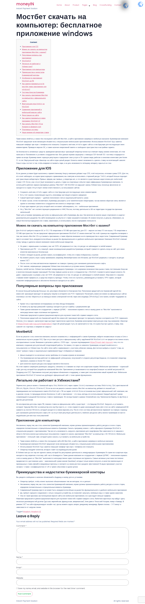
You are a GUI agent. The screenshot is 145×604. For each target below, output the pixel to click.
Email (19, 567)
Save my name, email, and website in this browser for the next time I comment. (51, 588)
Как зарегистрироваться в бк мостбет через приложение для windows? (34, 87)
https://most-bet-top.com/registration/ (35, 324)
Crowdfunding (105, 5)
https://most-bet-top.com (101, 342)
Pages (84, 5)
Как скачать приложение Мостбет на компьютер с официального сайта (35, 98)
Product (76, 5)
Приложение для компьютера (33, 69)
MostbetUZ (26, 61)
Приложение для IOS (30, 46)
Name (19, 557)
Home (59, 5)
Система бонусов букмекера (33, 92)
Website (19, 578)
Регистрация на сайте (30, 115)
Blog (95, 5)
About (67, 5)
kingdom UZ (36, 511)
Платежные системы (30, 129)
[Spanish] (124, 4)
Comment (21, 526)
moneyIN (25, 4)
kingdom (26, 511)
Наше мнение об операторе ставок (35, 132)
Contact (117, 5)
